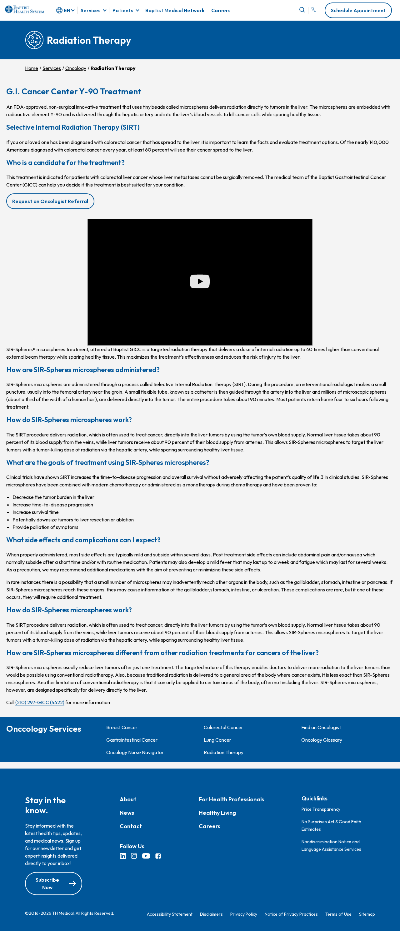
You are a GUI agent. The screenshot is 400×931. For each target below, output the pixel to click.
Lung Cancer (217, 740)
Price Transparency (321, 809)
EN (67, 10)
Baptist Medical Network (175, 10)
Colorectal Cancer (223, 727)
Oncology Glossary (321, 740)
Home (31, 68)
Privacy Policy (243, 914)
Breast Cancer (122, 727)
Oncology (75, 68)
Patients (122, 10)
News (127, 813)
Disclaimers (211, 914)
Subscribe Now (47, 884)
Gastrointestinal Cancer (132, 740)
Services (91, 10)
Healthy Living (217, 813)
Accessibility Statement (169, 914)
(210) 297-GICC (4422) (39, 702)
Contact (131, 826)
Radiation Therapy (223, 752)
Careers (221, 10)
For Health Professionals (231, 799)
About (128, 799)
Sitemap (367, 914)
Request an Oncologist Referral (50, 201)
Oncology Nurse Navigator (135, 752)
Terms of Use (338, 914)
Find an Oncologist (321, 727)
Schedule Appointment (358, 10)
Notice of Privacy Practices (291, 914)
